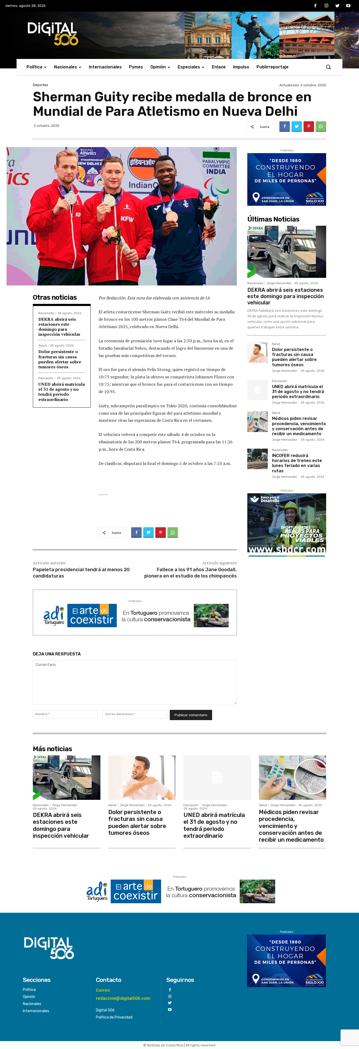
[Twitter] (337, 6)
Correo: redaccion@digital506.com (123, 994)
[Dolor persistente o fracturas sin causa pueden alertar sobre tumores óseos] (257, 353)
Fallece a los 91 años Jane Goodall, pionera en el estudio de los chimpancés (190, 573)
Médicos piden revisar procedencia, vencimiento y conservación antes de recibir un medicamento (299, 426)
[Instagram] (326, 6)
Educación (45, 378)
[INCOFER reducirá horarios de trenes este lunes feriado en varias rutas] (257, 459)
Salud (42, 345)
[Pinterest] (309, 126)
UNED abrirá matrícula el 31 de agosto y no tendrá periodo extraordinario (61, 391)
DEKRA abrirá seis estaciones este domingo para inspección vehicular (59, 326)
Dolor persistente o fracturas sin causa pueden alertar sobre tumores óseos (59, 359)
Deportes (40, 85)
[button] (328, 67)
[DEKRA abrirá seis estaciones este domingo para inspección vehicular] (286, 252)
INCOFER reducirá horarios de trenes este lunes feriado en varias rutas (297, 463)
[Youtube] (348, 6)
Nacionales (46, 313)
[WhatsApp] (321, 126)
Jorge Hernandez (278, 283)
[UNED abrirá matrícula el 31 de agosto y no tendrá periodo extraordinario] (257, 390)
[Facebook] (315, 6)
